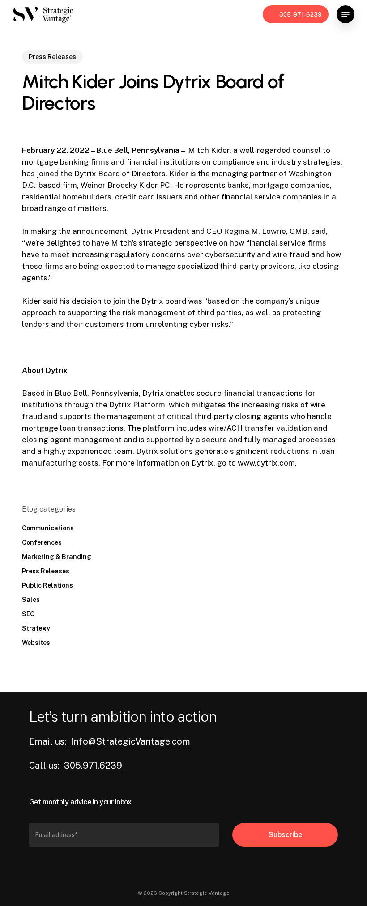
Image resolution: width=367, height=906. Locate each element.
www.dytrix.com (266, 462)
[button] (345, 14)
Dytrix (85, 173)
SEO (28, 614)
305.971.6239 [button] (93, 765)
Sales (31, 599)
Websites (36, 642)
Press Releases (52, 56)
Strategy (36, 628)
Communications (48, 528)
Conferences (42, 542)
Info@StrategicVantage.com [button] (130, 741)
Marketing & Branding (56, 556)
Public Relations (47, 585)
